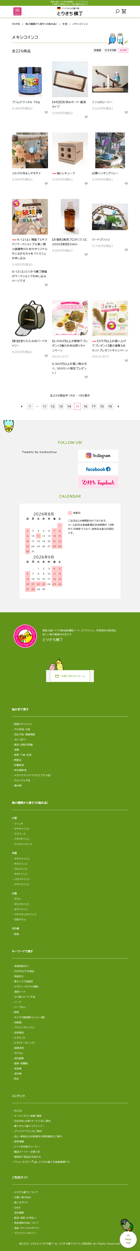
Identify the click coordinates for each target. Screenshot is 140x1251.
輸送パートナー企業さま (27, 1152)
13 (61, 406)
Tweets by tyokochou (39, 452)
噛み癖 (18, 785)
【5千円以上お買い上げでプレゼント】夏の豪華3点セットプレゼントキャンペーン (110, 346)
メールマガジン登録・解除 (28, 1116)
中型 (64, 24)
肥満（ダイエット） (23, 724)
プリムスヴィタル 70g (26, 102)
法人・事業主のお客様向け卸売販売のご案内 (38, 1136)
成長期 (18, 1068)
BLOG (18, 1111)
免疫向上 (19, 976)
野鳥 (16, 934)
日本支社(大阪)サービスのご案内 (32, 1121)
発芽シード (20, 992)
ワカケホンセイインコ (25, 914)
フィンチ (18, 823)
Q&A (17, 1207)
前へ (21, 406)
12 (53, 406)
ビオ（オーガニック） (24, 1043)
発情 (16, 750)
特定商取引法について (26, 1223)
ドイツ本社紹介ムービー (27, 1146)
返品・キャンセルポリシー (27, 1228)
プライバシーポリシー (25, 1233)
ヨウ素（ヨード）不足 (24, 997)
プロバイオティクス (24, 1027)
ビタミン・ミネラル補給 (26, 986)
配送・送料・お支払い (25, 1218)
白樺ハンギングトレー (105, 173)
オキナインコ (20, 874)
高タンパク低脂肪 (23, 981)
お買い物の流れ (22, 1197)
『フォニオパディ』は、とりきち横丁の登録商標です (42, 1162)
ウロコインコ (20, 869)
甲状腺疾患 (20, 770)
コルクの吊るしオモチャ (26, 173)
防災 (16, 1079)
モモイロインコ (21, 904)
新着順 (97, 50)
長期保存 (19, 1048)
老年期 (18, 1073)
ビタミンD (19, 1038)
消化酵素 (19, 1058)
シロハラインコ (22, 879)
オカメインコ (20, 864)
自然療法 (19, 1032)
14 (69, 406)
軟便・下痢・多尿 (22, 755)
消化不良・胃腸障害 (24, 734)
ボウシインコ (20, 909)
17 (94, 406)
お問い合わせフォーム (70, 676)
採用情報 (19, 1141)
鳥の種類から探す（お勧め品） (41, 24)
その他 (15, 928)
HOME (16, 24)
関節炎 (18, 760)
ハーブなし (20, 1007)
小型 (14, 818)
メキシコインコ (80, 24)
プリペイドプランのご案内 (28, 1131)
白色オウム (20, 919)
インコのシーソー (102, 102)
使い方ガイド (21, 1202)
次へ (118, 406)
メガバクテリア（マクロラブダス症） (32, 775)
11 (44, 406)
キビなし (19, 1053)
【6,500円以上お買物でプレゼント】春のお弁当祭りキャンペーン (70, 346)
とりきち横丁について (26, 1192)
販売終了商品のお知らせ (27, 1157)
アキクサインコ (21, 839)
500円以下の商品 (24, 971)
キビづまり (20, 739)
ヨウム (17, 899)
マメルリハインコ (23, 844)
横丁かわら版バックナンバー (29, 1126)
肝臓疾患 (19, 765)
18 (102, 406)
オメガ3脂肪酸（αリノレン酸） (30, 1017)
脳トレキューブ (66, 173)
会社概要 (19, 1213)
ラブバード (20, 834)
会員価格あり (21, 966)
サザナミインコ (22, 859)
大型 (14, 893)
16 (86, 406)
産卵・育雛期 (21, 1063)
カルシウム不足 (22, 780)
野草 (16, 1012)
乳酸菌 (18, 1022)
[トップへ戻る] (127, 1232)
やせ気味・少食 (22, 729)
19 (110, 406)
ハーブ (17, 1002)
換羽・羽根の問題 (23, 745)
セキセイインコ (21, 829)
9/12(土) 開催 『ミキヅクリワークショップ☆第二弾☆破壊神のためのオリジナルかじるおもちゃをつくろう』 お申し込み (29, 249)
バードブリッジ (101, 239)
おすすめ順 (110, 50)
